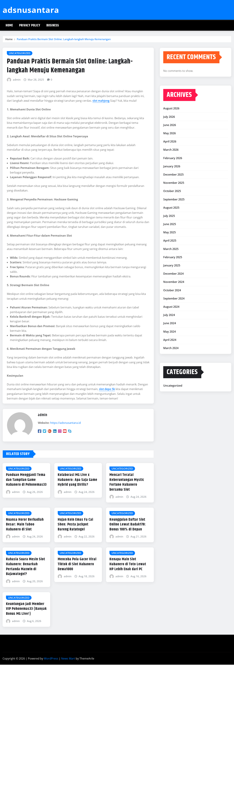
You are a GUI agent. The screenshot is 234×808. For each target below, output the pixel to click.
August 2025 (171, 208)
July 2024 (169, 315)
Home (9, 25)
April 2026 (169, 141)
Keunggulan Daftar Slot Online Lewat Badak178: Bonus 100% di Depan (127, 524)
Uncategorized (172, 385)
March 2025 (170, 249)
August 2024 (171, 307)
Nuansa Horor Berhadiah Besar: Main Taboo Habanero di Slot (25, 524)
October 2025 (172, 191)
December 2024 (173, 274)
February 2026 (172, 158)
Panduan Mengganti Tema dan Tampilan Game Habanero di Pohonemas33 (26, 480)
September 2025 (173, 199)
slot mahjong (101, 101)
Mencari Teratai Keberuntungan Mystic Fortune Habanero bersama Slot (126, 482)
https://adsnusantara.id (65, 423)
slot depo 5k (107, 389)
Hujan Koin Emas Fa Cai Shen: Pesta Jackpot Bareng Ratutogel (75, 524)
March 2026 (170, 150)
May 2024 (169, 331)
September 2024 (173, 298)
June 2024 (169, 323)
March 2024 (170, 348)
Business (52, 25)
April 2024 (169, 340)
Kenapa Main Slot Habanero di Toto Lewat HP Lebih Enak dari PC (127, 564)
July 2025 (169, 216)
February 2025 (172, 257)
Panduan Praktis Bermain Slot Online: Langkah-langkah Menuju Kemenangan (64, 39)
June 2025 (169, 224)
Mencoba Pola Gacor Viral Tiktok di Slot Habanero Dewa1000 (77, 564)
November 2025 (173, 183)
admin (17, 79)
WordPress (51, 658)
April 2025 (169, 240)
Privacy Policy (29, 25)
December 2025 (173, 174)
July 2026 (169, 117)
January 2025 (171, 265)
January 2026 (171, 166)
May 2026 (169, 133)
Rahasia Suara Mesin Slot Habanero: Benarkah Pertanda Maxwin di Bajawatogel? (25, 566)
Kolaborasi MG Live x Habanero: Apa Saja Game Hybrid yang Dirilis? (77, 480)
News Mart (68, 658)
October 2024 (172, 290)
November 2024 (173, 282)
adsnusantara (31, 9)
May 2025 (169, 232)
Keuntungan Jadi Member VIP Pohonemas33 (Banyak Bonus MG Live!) (26, 609)
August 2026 (171, 108)
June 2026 (169, 125)
